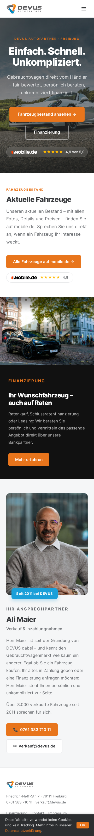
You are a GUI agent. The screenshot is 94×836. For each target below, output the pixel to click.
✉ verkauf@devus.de (34, 746)
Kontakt (38, 813)
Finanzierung (47, 132)
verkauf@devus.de (51, 802)
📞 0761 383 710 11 (32, 729)
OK (82, 825)
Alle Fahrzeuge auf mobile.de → (43, 261)
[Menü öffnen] (84, 9)
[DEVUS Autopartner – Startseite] (24, 9)
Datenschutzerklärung (23, 830)
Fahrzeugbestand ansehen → (47, 114)
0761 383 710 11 (19, 802)
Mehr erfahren (29, 459)
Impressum (57, 813)
